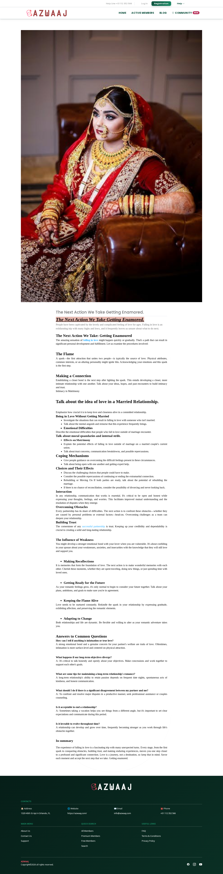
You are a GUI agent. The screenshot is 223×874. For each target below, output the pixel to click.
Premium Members (90, 835)
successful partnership (94, 526)
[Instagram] (194, 864)
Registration (161, 3)
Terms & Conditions (151, 835)
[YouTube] (200, 864)
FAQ (144, 830)
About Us (25, 830)
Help (179, 3)
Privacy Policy (148, 840)
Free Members (88, 840)
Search (84, 845)
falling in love (90, 340)
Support (25, 840)
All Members (87, 830)
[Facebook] (188, 864)
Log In (144, 3)
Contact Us (26, 835)
